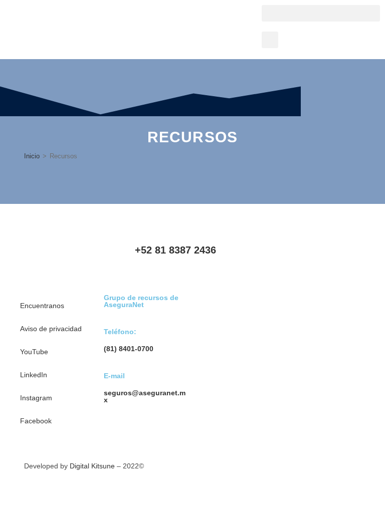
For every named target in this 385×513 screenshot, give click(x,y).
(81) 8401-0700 (128, 349)
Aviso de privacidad (51, 329)
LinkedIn (33, 375)
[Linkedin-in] (299, 257)
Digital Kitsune (92, 466)
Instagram (36, 398)
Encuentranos (42, 306)
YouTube (34, 352)
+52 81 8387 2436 (175, 249)
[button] (321, 13)
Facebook (36, 421)
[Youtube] (272, 257)
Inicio (32, 156)
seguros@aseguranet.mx (144, 396)
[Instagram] (326, 257)
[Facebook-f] (353, 257)
